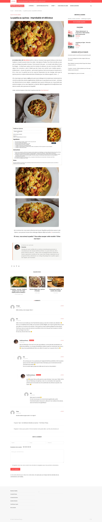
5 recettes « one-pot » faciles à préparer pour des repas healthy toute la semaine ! (19, 290)
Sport (53, 5)
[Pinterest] (16, 266)
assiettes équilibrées (15, 14)
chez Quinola (44, 90)
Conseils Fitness (13, 494)
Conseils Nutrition (14, 497)
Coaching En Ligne (63, 5)
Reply (62, 305)
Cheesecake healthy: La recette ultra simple (55, 290)
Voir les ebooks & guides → (79, 21)
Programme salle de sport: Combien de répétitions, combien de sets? (31, 1)
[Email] (19, 266)
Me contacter (13, 507)
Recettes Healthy (18, 10)
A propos (31, 5)
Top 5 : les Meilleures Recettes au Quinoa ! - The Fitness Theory (33, 423)
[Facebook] (12, 266)
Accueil (11, 10)
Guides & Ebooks (74, 5)
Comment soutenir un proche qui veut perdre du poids (79, 55)
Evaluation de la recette (16, 447)
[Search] (90, 6)
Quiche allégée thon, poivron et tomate (37, 290)
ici (51, 232)
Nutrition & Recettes (42, 5)
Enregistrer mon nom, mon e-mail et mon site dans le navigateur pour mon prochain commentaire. (35, 465)
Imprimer (53, 143)
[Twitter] (14, 266)
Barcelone (26, 60)
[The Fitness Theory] (17, 6)
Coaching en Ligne (14, 504)
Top (91, 519)
